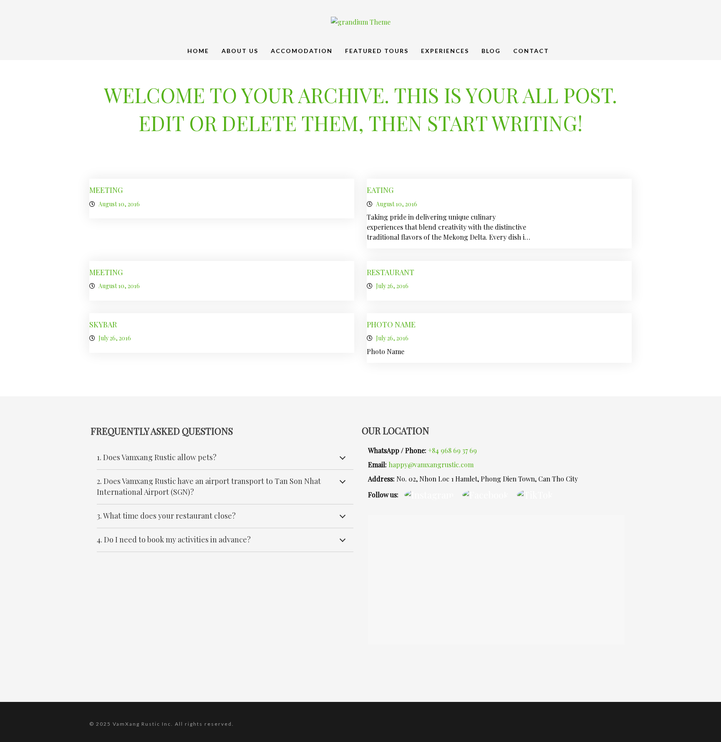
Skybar (103, 324)
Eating (380, 190)
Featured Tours (376, 50)
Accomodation (302, 50)
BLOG (491, 50)
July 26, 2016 (392, 286)
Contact (531, 50)
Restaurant (390, 272)
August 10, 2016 (119, 204)
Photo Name (391, 324)
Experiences (445, 50)
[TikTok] (535, 494)
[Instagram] (429, 494)
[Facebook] (485, 494)
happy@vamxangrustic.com (431, 464)
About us (240, 50)
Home (198, 50)
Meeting (106, 190)
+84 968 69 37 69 (452, 450)
